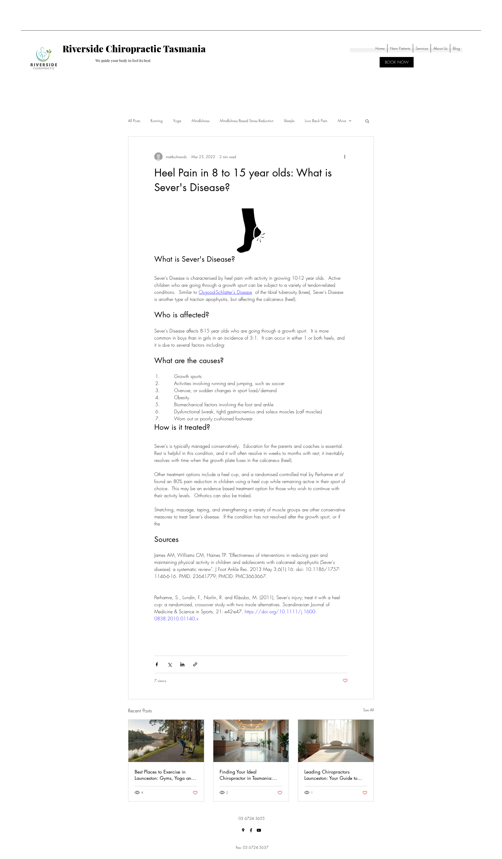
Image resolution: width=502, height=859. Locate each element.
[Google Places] (243, 830)
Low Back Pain (316, 120)
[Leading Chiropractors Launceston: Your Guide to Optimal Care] (336, 741)
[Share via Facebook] (156, 664)
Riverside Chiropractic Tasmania (134, 48)
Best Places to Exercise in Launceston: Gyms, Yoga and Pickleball (164, 775)
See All (368, 709)
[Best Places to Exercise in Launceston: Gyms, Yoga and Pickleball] (166, 741)
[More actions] (344, 156)
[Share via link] (195, 664)
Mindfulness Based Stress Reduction (246, 120)
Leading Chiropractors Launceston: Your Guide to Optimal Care (330, 775)
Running (157, 120)
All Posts (134, 120)
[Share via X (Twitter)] (169, 664)
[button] (367, 121)
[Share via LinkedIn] (182, 664)
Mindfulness (200, 120)
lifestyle (289, 120)
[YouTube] (258, 830)
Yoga (177, 120)
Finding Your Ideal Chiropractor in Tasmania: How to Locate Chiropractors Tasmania (249, 775)
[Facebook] (251, 830)
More (342, 120)
